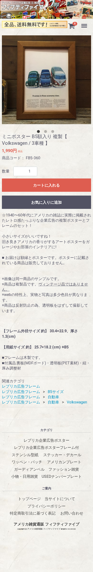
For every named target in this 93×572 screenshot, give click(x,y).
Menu (84, 23)
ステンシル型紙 (25, 455)
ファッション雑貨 (63, 469)
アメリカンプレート (64, 462)
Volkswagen (77, 402)
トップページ (29, 499)
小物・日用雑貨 (24, 476)
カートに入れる (46, 185)
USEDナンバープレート (62, 476)
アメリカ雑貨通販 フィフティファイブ (46, 524)
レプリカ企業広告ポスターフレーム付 (46, 447)
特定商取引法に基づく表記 (33, 513)
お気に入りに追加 (46, 202)
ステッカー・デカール (62, 455)
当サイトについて (60, 499)
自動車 (53, 397)
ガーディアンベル (29, 469)
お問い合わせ (71, 513)
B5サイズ (56, 391)
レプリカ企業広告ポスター (46, 440)
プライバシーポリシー (46, 506)
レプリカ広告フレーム (21, 386)
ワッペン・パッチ (27, 462)
